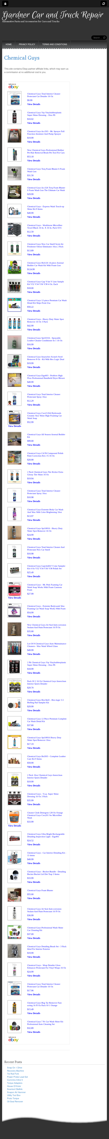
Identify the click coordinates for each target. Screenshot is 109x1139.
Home (9, 44)
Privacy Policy (27, 44)
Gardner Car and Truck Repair (52, 15)
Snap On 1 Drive (14, 1067)
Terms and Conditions (54, 44)
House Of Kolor (14, 1085)
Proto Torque (13, 1098)
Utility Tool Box (13, 1095)
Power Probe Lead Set (17, 1076)
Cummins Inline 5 (15, 1079)
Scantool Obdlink (14, 1088)
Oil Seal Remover (15, 1101)
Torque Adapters (14, 1082)
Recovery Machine (15, 1070)
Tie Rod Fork (13, 1073)
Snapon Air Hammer (16, 1092)
